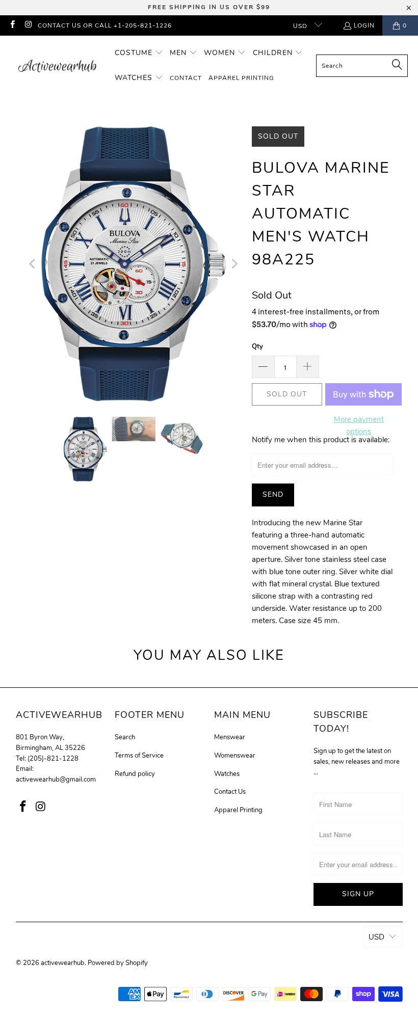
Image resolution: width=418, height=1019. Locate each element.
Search (125, 737)
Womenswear (234, 755)
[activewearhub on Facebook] (12, 25)
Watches (227, 774)
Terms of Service (139, 755)
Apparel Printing (238, 810)
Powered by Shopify (118, 963)
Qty (257, 346)
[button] (139, 53)
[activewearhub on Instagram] (27, 25)
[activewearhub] (57, 65)
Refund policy (135, 774)
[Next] (234, 263)
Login (364, 25)
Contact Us (230, 791)
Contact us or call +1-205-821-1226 (105, 25)
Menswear (229, 737)
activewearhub (63, 963)
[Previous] (33, 263)
